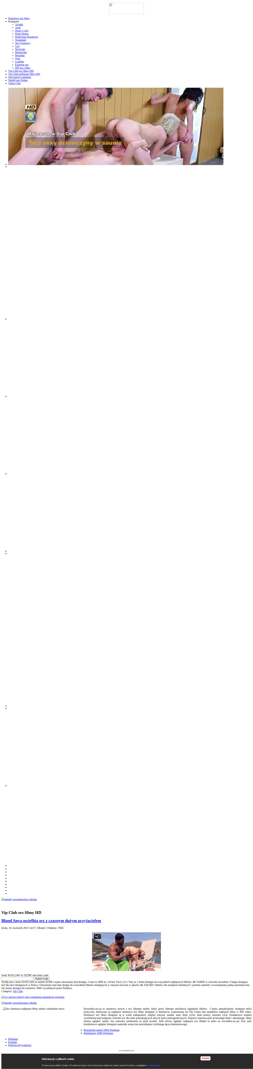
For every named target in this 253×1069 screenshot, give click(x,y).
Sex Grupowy (22, 43)
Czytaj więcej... (154, 1065)
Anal (17, 27)
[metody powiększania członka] (126, 899)
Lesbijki (19, 61)
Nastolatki (20, 40)
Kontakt (12, 1042)
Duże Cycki (21, 30)
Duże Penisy (22, 33)
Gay (17, 46)
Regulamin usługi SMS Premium (101, 1030)
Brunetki (20, 55)
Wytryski (20, 49)
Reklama (13, 1039)
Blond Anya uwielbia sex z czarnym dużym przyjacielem (51, 920)
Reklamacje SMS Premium (98, 1033)
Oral (17, 58)
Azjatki (19, 24)
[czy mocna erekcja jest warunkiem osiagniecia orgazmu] (126, 997)
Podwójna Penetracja (26, 36)
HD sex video (22, 67)
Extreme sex (22, 64)
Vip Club (18, 991)
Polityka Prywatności (19, 1045)
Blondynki (21, 52)
